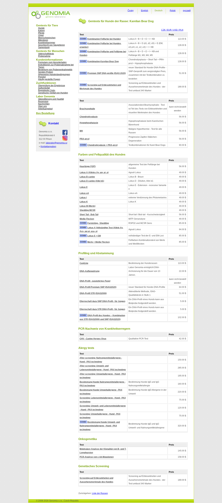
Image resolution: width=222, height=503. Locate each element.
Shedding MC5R (87, 210)
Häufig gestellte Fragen (49, 79)
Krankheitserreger (46, 42)
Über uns (42, 106)
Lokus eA (84, 193)
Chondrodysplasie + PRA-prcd (102, 145)
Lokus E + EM (94, 236)
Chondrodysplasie (89, 116)
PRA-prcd (84, 139)
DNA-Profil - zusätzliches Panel (95, 281)
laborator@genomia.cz (56, 143)
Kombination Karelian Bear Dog (103, 61)
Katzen (41, 30)
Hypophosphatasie (89, 123)
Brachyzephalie (87, 109)
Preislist (42, 77)
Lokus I (83, 197)
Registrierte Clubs (46, 90)
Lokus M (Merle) (87, 206)
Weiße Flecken (87, 219)
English (144, 11)
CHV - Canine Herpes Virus (93, 338)
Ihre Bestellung (45, 113)
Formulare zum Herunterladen (52, 62)
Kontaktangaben (48, 146)
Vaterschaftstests (46, 53)
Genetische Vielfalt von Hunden (53, 93)
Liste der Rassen (100, 493)
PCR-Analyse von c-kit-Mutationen (97, 457)
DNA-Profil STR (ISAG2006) (93, 293)
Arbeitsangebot (45, 109)
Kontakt (53, 123)
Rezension (43, 101)
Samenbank (44, 47)
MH (81, 131)
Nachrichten (44, 104)
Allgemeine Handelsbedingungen (54, 74)
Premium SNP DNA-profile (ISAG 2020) (106, 73)
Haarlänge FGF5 (88, 166)
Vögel (41, 35)
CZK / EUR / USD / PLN (172, 30)
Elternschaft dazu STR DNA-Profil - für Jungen (102, 309)
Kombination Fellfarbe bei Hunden (104, 39)
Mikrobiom (43, 40)
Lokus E (84, 187)
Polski (173, 11)
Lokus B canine (87, 177)
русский (187, 11)
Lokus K (84, 202)
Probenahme (44, 56)
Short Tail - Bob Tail (89, 214)
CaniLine (84, 263)
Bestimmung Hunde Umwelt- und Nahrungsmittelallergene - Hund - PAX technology (100, 426)
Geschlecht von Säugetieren (51, 45)
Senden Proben (45, 72)
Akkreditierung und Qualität (51, 99)
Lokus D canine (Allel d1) (92, 181)
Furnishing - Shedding (98, 223)
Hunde (41, 28)
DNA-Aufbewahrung (89, 271)
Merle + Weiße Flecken (98, 242)
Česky (131, 11)
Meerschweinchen (47, 38)
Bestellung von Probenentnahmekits (55, 69)
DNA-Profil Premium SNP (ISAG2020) (98, 287)
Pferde (41, 33)
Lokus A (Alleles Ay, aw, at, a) (94, 172)
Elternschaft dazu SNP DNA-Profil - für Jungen (102, 301)
